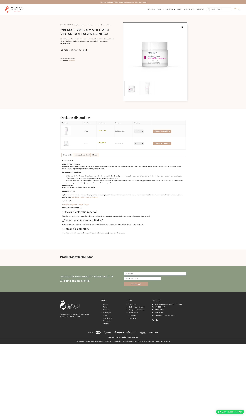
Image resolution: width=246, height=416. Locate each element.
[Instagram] (153, 320)
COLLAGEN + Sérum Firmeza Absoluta (85, 197)
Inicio (62, 25)
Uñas (179, 9)
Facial (159, 9)
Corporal (169, 9)
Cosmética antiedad (69, 205)
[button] (182, 27)
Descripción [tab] (67, 155)
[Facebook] (157, 320)
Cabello (150, 9)
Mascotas (200, 9)
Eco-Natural (189, 9)
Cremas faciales (83, 205)
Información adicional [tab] (82, 155)
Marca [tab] (94, 155)
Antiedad (73, 25)
